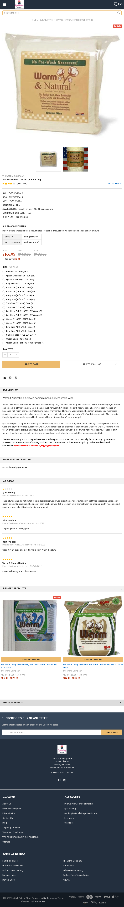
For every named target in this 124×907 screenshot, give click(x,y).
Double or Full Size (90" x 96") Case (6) (24, 315)
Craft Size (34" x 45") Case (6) (20, 287)
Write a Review (115, 183)
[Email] (4, 377)
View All (67, 880)
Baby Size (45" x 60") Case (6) (20, 295)
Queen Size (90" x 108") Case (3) (21, 319)
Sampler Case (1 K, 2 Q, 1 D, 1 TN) (21, 335)
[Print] (10, 377)
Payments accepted (11, 808)
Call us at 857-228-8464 (62, 772)
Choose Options (31, 659)
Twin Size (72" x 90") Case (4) (19, 303)
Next (121, 589)
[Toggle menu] (4, 4)
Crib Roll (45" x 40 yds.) (17, 271)
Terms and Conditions (12, 832)
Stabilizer (68, 823)
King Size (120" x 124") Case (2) (21, 327)
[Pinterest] (16, 377)
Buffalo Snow (8, 880)
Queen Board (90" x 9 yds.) (18, 339)
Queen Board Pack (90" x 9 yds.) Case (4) (25, 343)
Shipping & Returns (11, 827)
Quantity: (8, 349)
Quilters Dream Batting (12, 870)
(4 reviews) (22, 183)
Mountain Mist (9, 875)
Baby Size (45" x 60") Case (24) (20, 299)
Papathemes (39, 901)
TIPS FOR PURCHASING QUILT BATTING (20, 837)
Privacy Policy (8, 813)
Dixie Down (68, 865)
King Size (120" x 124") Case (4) (21, 331)
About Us (6, 804)
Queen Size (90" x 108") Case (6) (21, 323)
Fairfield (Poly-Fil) (10, 861)
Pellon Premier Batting (73, 870)
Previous (115, 589)
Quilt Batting (70, 808)
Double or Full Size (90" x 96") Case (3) (24, 311)
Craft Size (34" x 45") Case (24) (20, 291)
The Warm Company (72, 861)
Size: (10, 267)
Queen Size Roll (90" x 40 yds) (20, 279)
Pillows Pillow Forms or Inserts (78, 804)
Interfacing (69, 818)
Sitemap (6, 842)
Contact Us (7, 818)
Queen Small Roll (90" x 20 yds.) (21, 276)
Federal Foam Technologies (76, 875)
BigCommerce (50, 898)
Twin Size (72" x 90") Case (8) (19, 307)
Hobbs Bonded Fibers (12, 865)
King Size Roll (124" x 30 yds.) (20, 283)
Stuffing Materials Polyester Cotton (80, 813)
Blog (4, 823)
